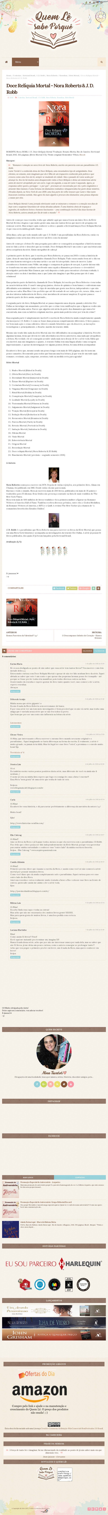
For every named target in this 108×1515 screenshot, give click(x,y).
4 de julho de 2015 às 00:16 (94, 764)
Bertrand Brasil (29, 75)
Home (8, 75)
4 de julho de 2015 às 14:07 (95, 835)
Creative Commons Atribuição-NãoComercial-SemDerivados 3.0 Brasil (72, 1428)
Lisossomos (16, 723)
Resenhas (63, 75)
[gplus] (101, 2)
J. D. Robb (41, 75)
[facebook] (86, 2)
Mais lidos (28, 1178)
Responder (15, 691)
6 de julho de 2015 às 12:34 (95, 903)
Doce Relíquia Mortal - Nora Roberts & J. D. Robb (21, 620)
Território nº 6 (17, 752)
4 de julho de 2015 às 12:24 (95, 799)
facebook (99, 651)
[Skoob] (64, 1084)
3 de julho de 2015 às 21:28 (95, 664)
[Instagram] (50, 1084)
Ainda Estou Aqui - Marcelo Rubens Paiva (38, 1222)
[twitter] (90, 2)
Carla (12, 799)
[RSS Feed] (57, 1084)
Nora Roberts (52, 75)
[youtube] (93, 2)
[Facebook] (37, 1084)
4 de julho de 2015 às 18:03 (94, 862)
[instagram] (97, 2)
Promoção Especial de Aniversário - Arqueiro (40, 1182)
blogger (87, 651)
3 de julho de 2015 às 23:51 (95, 734)
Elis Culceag (16, 835)
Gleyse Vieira (16, 734)
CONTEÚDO (80, 1178)
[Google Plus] (44, 1084)
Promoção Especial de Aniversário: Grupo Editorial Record (46, 1202)
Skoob (82, 154)
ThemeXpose (6, 1508)
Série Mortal (74, 75)
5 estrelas (17, 75)
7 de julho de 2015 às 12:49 (95, 930)
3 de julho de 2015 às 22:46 (94, 699)
